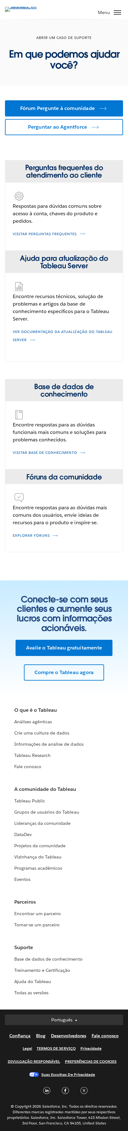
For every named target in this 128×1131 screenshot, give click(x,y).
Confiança (19, 1035)
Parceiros (25, 902)
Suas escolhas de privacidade (68, 1074)
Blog (40, 1035)
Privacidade (91, 1048)
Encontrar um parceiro (37, 913)
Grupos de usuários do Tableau (46, 812)
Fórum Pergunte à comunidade (57, 108)
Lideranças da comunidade (42, 823)
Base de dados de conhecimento (48, 959)
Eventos (22, 879)
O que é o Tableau (35, 710)
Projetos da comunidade (40, 845)
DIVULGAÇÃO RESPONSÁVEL (34, 1061)
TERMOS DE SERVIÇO (56, 1048)
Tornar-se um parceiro (37, 925)
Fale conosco (27, 766)
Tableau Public (29, 801)
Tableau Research (32, 755)
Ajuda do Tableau (32, 981)
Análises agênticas (33, 722)
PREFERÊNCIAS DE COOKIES (91, 1061)
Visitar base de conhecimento (45, 452)
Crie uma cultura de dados (41, 733)
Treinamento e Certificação (42, 970)
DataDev (23, 834)
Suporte (23, 947)
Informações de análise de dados (49, 744)
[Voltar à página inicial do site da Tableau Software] (26, 6)
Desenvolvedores (68, 1035)
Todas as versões (31, 993)
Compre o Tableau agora (64, 672)
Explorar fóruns (31, 535)
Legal (27, 1048)
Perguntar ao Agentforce (57, 127)
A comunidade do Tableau (45, 789)
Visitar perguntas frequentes (45, 234)
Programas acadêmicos (38, 868)
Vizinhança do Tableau (38, 857)
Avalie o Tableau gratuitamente (64, 647)
